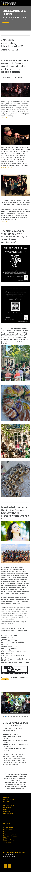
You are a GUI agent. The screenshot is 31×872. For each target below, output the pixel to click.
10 (17, 716)
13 (22, 716)
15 (25, 716)
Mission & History (9, 830)
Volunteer (6, 811)
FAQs (5, 838)
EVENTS (6, 797)
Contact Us (7, 842)
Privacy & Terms (8, 840)
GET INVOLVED (8, 805)
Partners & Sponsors (10, 836)
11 (19, 716)
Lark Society (7, 832)
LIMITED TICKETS (7, 167)
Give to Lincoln (8, 813)
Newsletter (7, 807)
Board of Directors (9, 834)
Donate (5, 809)
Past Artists (7, 801)
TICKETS (4, 118)
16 (27, 716)
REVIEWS (6, 824)
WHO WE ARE (8, 828)
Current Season (8, 799)
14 (24, 716)
